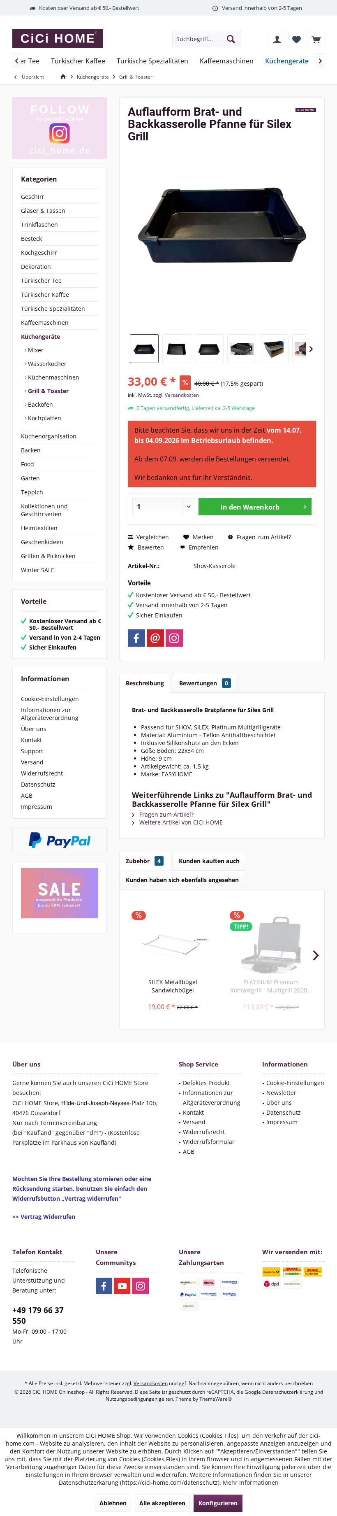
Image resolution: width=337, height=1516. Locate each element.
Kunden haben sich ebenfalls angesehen (182, 880)
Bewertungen (203, 683)
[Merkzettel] (296, 39)
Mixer (35, 350)
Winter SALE (37, 570)
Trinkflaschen (39, 224)
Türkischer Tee (41, 280)
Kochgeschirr (39, 252)
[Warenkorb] (316, 39)
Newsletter (281, 1093)
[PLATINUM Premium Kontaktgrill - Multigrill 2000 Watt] (271, 945)
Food (27, 464)
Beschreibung (145, 683)
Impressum (36, 806)
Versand (32, 762)
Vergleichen (152, 537)
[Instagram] (174, 638)
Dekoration (36, 266)
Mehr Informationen (251, 1482)
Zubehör (143, 861)
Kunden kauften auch (209, 861)
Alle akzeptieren (162, 1503)
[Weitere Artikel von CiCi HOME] (305, 110)
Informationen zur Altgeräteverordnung (49, 714)
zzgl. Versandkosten (176, 394)
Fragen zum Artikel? (263, 537)
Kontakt (31, 740)
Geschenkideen (42, 542)
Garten (30, 478)
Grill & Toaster (47, 391)
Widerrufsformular (209, 1142)
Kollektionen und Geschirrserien (44, 510)
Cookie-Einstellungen (50, 699)
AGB (26, 795)
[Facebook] (136, 638)
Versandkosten (151, 1383)
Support (32, 751)
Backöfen (39, 404)
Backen (31, 450)
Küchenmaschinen (52, 377)
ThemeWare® (215, 1398)
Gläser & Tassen (43, 210)
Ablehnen (113, 1503)
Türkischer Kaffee (45, 294)
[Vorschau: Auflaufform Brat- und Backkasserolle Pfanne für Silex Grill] (144, 348)
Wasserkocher (46, 364)
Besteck (31, 238)
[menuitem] (316, 39)
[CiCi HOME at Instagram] (59, 128)
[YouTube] (122, 1286)
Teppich (32, 492)
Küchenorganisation (48, 436)
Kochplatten (43, 418)
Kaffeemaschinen (45, 322)
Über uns (33, 729)
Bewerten (150, 547)
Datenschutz (38, 784)
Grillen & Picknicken (48, 556)
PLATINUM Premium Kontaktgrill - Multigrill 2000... (271, 986)
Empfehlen (203, 547)
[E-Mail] (155, 638)
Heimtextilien (39, 528)
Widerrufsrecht (42, 773)
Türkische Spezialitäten (53, 308)
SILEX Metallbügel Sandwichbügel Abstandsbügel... (172, 986)
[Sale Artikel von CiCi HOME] (59, 893)
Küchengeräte (40, 336)
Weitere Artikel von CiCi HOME (180, 822)
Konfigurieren (218, 1503)
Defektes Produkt (206, 1083)
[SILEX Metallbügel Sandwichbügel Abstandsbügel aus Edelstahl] (173, 945)
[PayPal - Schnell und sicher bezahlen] (60, 840)
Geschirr (32, 196)
